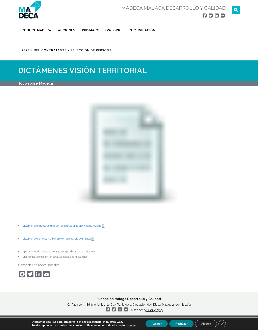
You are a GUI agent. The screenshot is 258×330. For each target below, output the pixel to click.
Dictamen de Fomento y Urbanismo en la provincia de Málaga (57, 238)
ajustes (131, 325)
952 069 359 (153, 310)
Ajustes (206, 324)
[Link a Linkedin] (217, 16)
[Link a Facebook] (205, 16)
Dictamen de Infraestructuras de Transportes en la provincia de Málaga (62, 225)
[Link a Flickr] (223, 16)
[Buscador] (236, 10)
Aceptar (157, 324)
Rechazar (181, 324)
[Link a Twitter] (211, 16)
